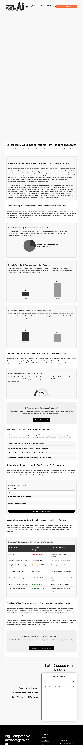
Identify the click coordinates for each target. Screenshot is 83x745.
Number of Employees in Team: (17, 489)
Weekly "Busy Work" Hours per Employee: (20, 496)
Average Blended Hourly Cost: (17, 503)
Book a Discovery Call (41, 420)
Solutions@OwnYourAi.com (66, 743)
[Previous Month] (45, 681)
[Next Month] (73, 681)
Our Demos (44, 737)
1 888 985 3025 (63, 740)
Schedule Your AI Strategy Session (41, 648)
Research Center (45, 740)
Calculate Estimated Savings (41, 511)
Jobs (43, 743)
